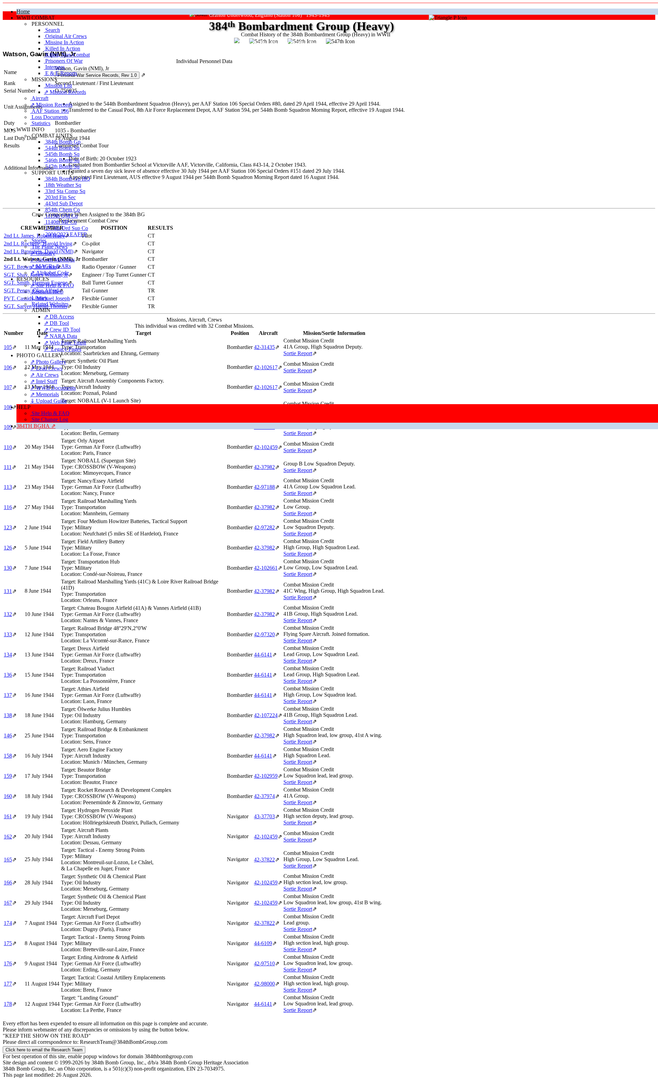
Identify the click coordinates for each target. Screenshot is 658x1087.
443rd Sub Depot (63, 203)
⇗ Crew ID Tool (62, 330)
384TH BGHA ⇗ (36, 426)
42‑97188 (264, 487)
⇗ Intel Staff (43, 381)
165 (8, 859)
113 (8, 487)
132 (8, 614)
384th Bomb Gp (62, 142)
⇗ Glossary (42, 253)
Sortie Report (297, 450)
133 (8, 634)
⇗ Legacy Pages (62, 349)
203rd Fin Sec (60, 197)
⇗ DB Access (59, 316)
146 (8, 735)
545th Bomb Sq (62, 154)
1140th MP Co (60, 222)
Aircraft (39, 98)
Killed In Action (62, 48)
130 (8, 568)
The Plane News (49, 247)
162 (8, 837)
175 (8, 943)
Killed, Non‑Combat (67, 55)
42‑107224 (266, 715)
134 (8, 654)
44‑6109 (263, 943)
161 (8, 816)
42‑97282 (264, 527)
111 (8, 467)
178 (8, 1004)
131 (8, 591)
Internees (54, 67)
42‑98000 (264, 984)
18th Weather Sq (62, 185)
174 (8, 923)
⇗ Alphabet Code (49, 273)
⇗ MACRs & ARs (50, 266)
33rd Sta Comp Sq (64, 191)
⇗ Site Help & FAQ (52, 285)
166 (8, 882)
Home (23, 11)
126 (8, 548)
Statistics (40, 123)
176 (8, 963)
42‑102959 (266, 776)
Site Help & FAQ (50, 413)
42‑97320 (264, 634)
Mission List (58, 85)
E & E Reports (60, 73)
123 (8, 527)
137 (8, 695)
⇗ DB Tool (56, 323)
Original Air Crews (65, 36)
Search (52, 30)
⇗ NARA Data (60, 336)
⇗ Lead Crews (46, 368)
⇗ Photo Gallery (48, 362)
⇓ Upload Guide (48, 401)
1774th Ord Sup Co (66, 228)
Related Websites (49, 304)
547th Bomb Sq (62, 166)
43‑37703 (264, 816)
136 (8, 675)
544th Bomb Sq (62, 148)
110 (8, 447)
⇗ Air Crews (44, 375)
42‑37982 (264, 467)
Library (39, 298)
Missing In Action (64, 42)
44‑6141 (263, 654)
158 (8, 756)
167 (8, 903)
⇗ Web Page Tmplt (65, 343)
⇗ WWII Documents (53, 388)
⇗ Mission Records (65, 92)
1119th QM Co (61, 216)
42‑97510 (264, 963)
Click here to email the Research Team (44, 1049)
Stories (38, 240)
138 (8, 715)
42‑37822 (264, 859)
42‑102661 (266, 568)
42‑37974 (264, 796)
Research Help (46, 291)
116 (8, 507)
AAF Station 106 (49, 111)
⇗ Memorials (44, 394)
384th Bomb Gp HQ (67, 179)
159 (8, 776)
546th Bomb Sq (62, 160)
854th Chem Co (62, 210)
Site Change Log (49, 419)
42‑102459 (266, 447)
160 (8, 796)
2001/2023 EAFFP (65, 234)
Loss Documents (49, 117)
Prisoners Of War (63, 61)
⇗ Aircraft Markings (52, 260)
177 (8, 984)
